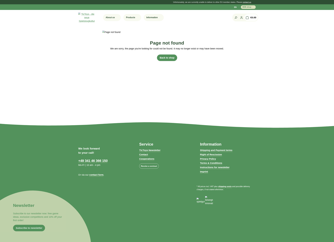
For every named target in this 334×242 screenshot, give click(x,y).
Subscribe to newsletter (29, 228)
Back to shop (167, 57)
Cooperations (146, 159)
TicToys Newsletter (149, 150)
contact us (235, 2)
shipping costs (225, 186)
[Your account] (241, 17)
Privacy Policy (208, 159)
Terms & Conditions (211, 163)
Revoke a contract (149, 166)
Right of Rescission (211, 154)
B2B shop (247, 7)
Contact (143, 154)
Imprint (204, 171)
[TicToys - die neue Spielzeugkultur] (86, 17)
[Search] (236, 17)
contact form (96, 175)
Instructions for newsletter (214, 167)
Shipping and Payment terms (216, 150)
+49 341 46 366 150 (93, 161)
